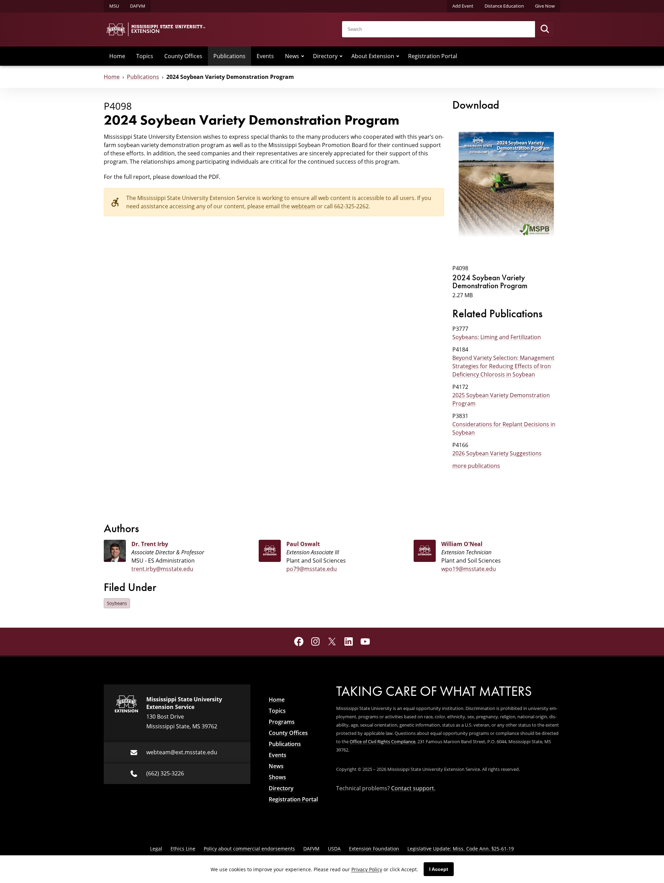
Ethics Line (182, 848)
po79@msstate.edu (311, 569)
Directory (325, 56)
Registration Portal (432, 56)
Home (117, 56)
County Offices (183, 56)
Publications (229, 56)
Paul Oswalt (303, 544)
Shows (277, 777)
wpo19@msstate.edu (468, 569)
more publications (476, 466)
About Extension (372, 56)
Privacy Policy (366, 869)
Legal (156, 848)
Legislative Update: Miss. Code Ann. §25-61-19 (460, 848)
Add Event (462, 6)
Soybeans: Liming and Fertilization (496, 337)
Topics (144, 56)
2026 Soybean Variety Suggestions (497, 453)
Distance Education (504, 6)
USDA (334, 848)
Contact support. (413, 788)
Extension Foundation (374, 848)
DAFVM (137, 6)
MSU (114, 6)
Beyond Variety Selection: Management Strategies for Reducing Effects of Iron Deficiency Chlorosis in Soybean (503, 366)
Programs (282, 722)
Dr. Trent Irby (149, 544)
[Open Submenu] (303, 56)
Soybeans (117, 603)
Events (265, 56)
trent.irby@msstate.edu (162, 569)
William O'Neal (461, 544)
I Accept (438, 869)
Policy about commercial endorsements (249, 848)
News (292, 56)
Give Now (545, 6)
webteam (303, 206)
